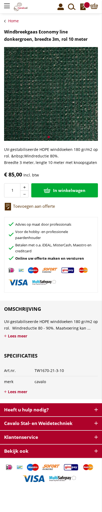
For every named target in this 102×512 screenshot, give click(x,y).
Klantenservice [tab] (21, 437)
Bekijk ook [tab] (16, 451)
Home (13, 20)
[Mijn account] (60, 7)
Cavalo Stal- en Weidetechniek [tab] (38, 423)
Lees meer (17, 336)
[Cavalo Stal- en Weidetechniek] (24, 7)
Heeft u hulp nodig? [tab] (26, 410)
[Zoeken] (72, 7)
